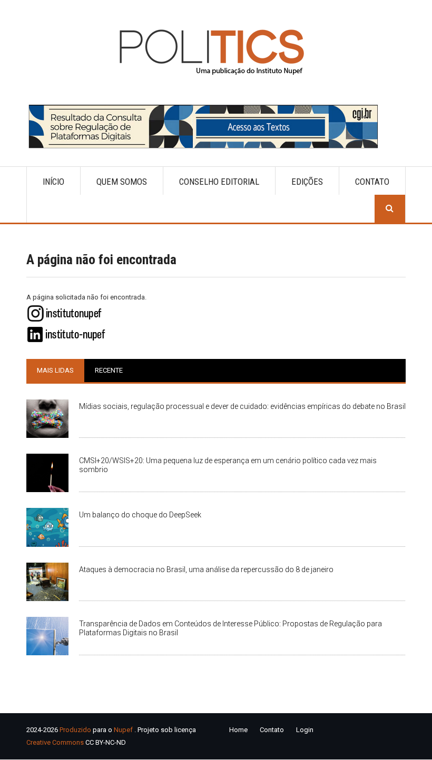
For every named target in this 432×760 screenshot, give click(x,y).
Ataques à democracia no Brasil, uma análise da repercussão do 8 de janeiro (206, 569)
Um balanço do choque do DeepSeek (140, 515)
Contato (372, 181)
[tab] (55, 370)
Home (238, 730)
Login (304, 730)
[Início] (216, 51)
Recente (109, 370)
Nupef (123, 730)
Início (53, 181)
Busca (390, 209)
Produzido (75, 730)
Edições (307, 181)
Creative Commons (55, 742)
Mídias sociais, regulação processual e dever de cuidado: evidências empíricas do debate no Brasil (242, 406)
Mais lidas (55, 370)
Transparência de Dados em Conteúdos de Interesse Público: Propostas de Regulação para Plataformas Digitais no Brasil (230, 628)
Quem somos (121, 181)
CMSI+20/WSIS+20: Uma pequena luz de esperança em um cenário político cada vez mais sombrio (228, 465)
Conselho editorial (219, 181)
